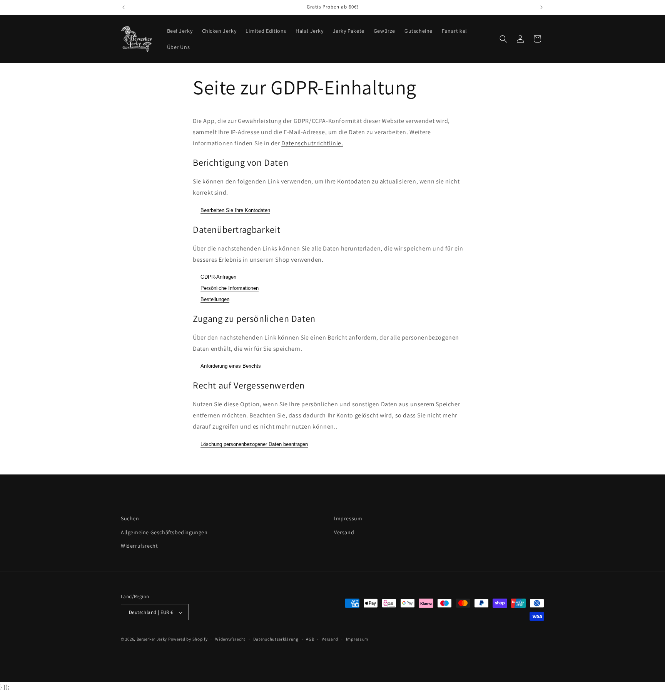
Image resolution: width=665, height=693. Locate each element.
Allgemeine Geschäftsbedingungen (164, 531)
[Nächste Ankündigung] (541, 7)
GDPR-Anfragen (218, 277)
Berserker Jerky (152, 639)
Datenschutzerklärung (276, 639)
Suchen (130, 518)
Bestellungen (215, 299)
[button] (503, 38)
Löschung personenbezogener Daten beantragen (254, 444)
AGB (310, 639)
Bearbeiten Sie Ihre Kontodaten (235, 210)
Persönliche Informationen (230, 288)
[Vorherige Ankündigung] (123, 7)
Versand (344, 531)
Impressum (348, 518)
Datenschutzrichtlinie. (312, 143)
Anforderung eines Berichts (231, 366)
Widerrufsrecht (139, 545)
